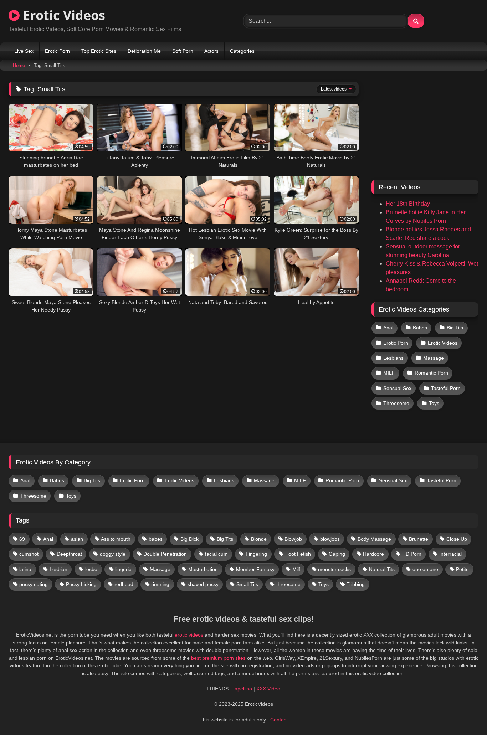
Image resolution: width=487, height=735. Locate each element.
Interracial (450, 554)
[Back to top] (465, 714)
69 (22, 539)
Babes (420, 327)
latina (25, 569)
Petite (462, 569)
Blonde (259, 539)
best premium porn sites (218, 658)
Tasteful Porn (446, 388)
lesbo (91, 569)
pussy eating (33, 584)
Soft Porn (182, 51)
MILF (389, 373)
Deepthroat (69, 554)
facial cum (216, 554)
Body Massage (374, 539)
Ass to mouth (115, 539)
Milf (296, 569)
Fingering (256, 554)
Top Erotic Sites (98, 51)
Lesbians (393, 358)
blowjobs (330, 539)
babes (156, 539)
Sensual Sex (397, 388)
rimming (160, 584)
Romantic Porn (431, 373)
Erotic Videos (62, 15)
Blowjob (293, 539)
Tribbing (356, 584)
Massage (433, 358)
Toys (434, 403)
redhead (123, 584)
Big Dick (189, 539)
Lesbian (58, 569)
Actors (211, 51)
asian (77, 539)
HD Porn (411, 554)
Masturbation (203, 569)
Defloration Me (144, 51)
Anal (388, 327)
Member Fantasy (255, 569)
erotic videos (189, 635)
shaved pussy (203, 584)
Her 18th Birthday (408, 204)
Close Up (456, 539)
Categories (242, 51)
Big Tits (455, 327)
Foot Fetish (298, 554)
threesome (288, 584)
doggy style (112, 554)
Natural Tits (382, 569)
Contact (279, 720)
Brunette (418, 539)
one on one (425, 569)
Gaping (337, 554)
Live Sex (24, 51)
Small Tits (247, 584)
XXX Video (268, 689)
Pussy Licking (81, 584)
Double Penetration (165, 554)
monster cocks (334, 569)
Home (19, 65)
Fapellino (241, 689)
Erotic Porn (57, 51)
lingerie (123, 569)
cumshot (29, 554)
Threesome (396, 403)
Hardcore (373, 554)
